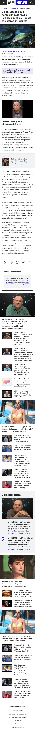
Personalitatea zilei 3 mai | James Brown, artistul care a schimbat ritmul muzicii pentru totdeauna (17, 604)
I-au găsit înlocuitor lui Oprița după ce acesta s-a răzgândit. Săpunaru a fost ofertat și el (17, 485)
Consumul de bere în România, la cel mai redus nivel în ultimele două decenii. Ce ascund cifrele (17, 593)
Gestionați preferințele (17, 727)
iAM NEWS (5, 8)
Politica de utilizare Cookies (17, 717)
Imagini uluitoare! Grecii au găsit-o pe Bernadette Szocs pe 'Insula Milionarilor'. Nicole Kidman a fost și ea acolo (17, 416)
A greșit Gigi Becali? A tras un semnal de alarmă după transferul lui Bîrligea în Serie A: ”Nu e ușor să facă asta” (17, 473)
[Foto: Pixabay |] (31, 44)
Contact (17, 724)
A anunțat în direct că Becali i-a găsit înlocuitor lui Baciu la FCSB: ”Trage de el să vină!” (17, 438)
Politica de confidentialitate (17, 714)
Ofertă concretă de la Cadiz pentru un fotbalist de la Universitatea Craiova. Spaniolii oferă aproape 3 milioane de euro (17, 460)
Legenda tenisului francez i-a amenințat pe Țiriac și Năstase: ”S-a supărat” (17, 448)
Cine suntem (17, 721)
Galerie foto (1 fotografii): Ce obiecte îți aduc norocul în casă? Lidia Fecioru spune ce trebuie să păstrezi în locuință (17, 36)
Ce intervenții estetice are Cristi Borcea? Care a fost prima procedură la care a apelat (17, 162)
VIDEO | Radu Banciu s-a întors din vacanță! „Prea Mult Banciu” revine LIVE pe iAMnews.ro (17, 394)
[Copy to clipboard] (30, 262)
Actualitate (14, 8)
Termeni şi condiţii (17, 711)
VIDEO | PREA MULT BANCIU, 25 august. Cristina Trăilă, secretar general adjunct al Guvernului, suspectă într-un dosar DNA (17, 370)
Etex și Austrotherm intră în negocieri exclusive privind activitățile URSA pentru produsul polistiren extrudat (17, 383)
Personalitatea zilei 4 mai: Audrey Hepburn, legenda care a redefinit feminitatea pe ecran (17, 571)
